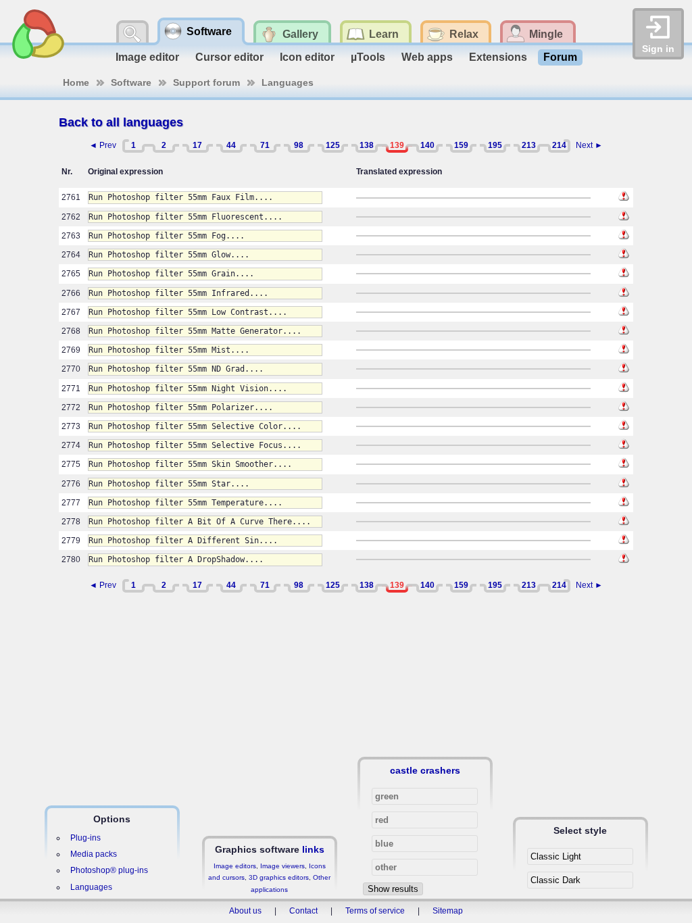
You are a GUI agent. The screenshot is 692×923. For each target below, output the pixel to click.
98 (298, 145)
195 (495, 145)
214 (559, 145)
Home (76, 82)
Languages (288, 82)
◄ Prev (102, 145)
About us (245, 911)
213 (529, 145)
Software (131, 82)
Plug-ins (85, 838)
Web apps (427, 57)
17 (197, 145)
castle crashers (425, 770)
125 (333, 145)
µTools (368, 57)
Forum (560, 57)
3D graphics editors (279, 877)
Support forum (206, 82)
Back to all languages (121, 122)
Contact (303, 911)
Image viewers (282, 866)
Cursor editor (229, 57)
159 (461, 145)
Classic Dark (555, 880)
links (313, 849)
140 (427, 145)
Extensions (498, 57)
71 (265, 145)
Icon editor (307, 57)
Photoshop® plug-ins (109, 870)
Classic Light (555, 856)
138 (367, 145)
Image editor (147, 57)
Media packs (93, 854)
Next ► (589, 145)
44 (231, 145)
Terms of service (375, 911)
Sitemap (447, 911)
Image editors (235, 866)
